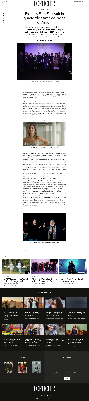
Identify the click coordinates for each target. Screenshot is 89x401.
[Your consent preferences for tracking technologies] (2, 2)
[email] (3, 11)
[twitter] (3, 21)
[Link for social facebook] (41, 395)
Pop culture (44, 10)
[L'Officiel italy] (44, 4)
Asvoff (62, 92)
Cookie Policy (51, 398)
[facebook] (3, 13)
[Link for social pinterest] (47, 395)
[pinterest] (3, 16)
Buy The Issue (77, 1)
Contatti (36, 398)
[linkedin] (3, 18)
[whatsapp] (3, 23)
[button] (64, 135)
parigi (25, 252)
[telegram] (3, 25)
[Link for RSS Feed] (50, 395)
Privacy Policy (68, 375)
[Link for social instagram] (44, 395)
